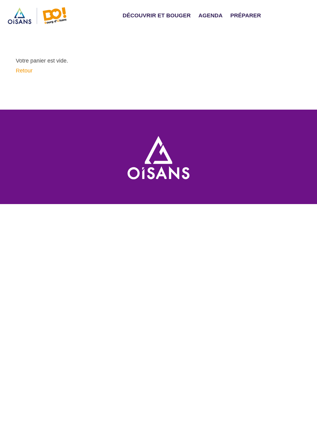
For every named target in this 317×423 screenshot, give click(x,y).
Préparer (245, 15)
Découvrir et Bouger (157, 15)
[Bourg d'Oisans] (158, 157)
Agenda (210, 15)
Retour (24, 71)
